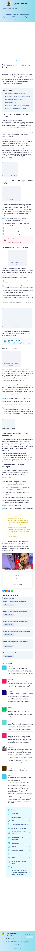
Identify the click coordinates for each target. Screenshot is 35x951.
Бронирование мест (10, 102)
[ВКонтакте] (5, 591)
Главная (5, 58)
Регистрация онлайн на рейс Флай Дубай (16, 631)
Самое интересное (12, 14)
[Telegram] (3, 591)
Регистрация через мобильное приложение (17, 105)
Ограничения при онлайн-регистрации (15, 108)
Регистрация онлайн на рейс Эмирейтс (16, 601)
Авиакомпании (24, 14)
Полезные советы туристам (20, 838)
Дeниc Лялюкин (17, 584)
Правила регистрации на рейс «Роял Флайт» (17, 96)
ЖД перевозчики (18, 17)
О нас (26, 942)
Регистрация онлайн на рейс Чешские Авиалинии (15, 642)
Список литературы (20, 942)
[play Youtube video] (17, 561)
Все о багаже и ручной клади (20, 862)
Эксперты (17, 944)
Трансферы (7, 17)
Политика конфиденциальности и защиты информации (17, 941)
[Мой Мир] (9, 591)
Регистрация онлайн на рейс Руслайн (15, 621)
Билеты (17, 20)
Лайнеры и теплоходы (20, 828)
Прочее (20, 857)
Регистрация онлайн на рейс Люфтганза (16, 653)
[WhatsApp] (12, 591)
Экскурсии (20, 810)
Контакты (13, 942)
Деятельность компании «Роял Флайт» (16, 93)
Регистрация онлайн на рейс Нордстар (17, 263)
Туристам (28, 17)
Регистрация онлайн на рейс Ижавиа (11, 198)
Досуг (20, 867)
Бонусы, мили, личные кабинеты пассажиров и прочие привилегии (20, 872)
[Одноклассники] (7, 591)
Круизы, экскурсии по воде (20, 833)
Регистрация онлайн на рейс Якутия (15, 611)
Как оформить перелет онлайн (14, 99)
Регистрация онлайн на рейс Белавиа (11, 364)
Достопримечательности (20, 824)
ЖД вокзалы (20, 821)
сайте (18, 275)
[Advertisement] (17, 40)
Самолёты (20, 854)
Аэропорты (20, 813)
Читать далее (8, 604)
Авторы (30, 942)
